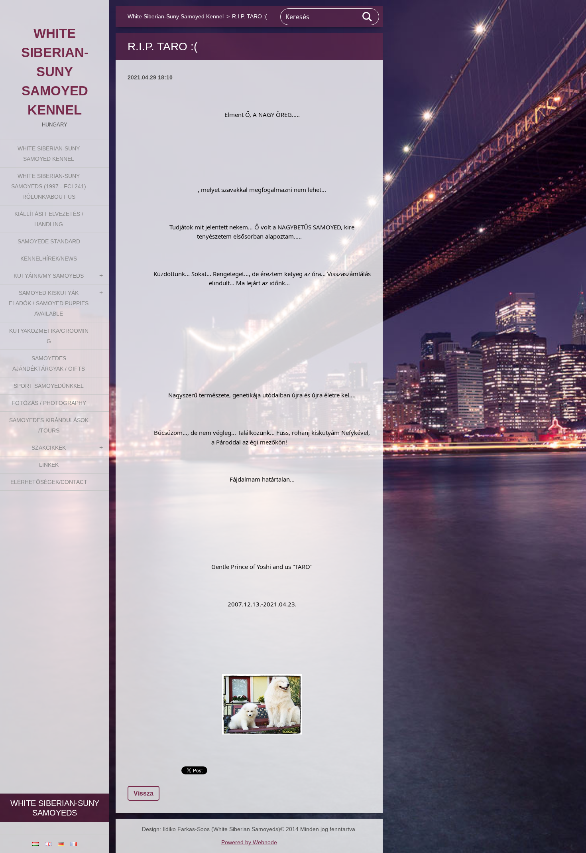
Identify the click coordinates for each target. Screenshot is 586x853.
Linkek (49, 465)
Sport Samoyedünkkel (49, 386)
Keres (367, 17)
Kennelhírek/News (48, 258)
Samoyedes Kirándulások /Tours (48, 425)
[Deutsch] (61, 844)
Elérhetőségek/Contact (48, 482)
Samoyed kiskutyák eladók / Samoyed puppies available (48, 303)
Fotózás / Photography (49, 403)
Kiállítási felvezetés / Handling (48, 219)
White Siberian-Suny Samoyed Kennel (49, 153)
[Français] (74, 844)
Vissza (143, 793)
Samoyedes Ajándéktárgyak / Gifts (48, 363)
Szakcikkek (48, 447)
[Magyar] (35, 844)
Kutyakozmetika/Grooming (48, 336)
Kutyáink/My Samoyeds (49, 275)
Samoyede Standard (49, 241)
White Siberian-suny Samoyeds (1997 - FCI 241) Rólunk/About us (48, 186)
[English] (48, 844)
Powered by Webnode (249, 842)
